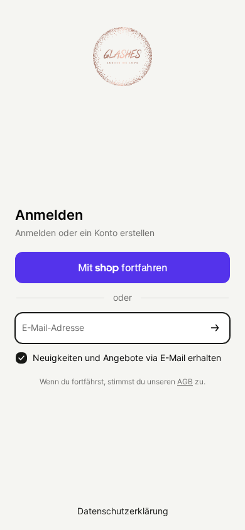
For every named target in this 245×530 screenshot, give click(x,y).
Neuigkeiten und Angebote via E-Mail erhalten (127, 357)
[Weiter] (215, 328)
